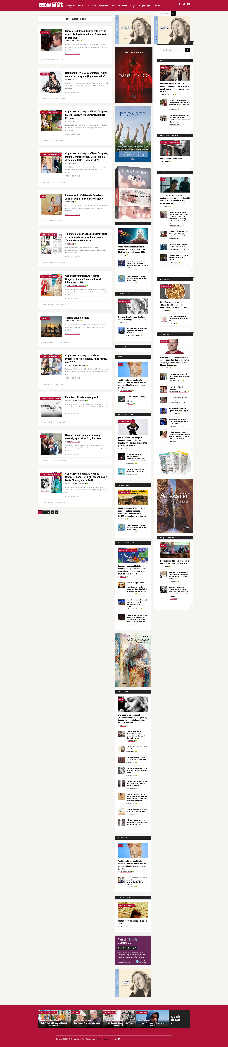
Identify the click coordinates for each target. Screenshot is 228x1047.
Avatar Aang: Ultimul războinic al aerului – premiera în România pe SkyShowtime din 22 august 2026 (131, 249)
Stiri (43, 436)
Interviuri (45, 32)
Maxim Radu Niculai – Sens (171, 159)
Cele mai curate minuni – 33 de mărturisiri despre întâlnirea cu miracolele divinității (137, 822)
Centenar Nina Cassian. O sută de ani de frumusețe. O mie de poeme (136, 770)
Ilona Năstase (165, 206)
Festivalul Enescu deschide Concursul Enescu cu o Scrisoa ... (120, 1024)
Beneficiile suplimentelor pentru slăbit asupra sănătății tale (178, 318)
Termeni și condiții (103, 1039)
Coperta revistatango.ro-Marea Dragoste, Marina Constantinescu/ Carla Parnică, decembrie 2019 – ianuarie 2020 (86, 157)
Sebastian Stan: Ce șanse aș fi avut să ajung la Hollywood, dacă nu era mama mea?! (178, 234)
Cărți (121, 699)
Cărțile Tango (144, 5)
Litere (80, 5)
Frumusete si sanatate (145, 1013)
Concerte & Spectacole (127, 550)
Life (43, 196)
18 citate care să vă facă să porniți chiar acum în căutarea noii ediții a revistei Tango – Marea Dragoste (86, 237)
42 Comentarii (62, 460)
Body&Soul (103, 5)
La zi (113, 5)
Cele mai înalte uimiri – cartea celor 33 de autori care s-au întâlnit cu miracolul (136, 783)
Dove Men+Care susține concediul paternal (152, 1024)
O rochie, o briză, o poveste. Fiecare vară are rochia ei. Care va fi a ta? (136, 399)
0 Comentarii (61, 60)
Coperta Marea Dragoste (50, 154)
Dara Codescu (71, 79)
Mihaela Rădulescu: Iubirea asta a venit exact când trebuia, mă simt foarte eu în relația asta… (86, 34)
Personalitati (44, 1013)
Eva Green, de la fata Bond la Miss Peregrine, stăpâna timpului (178, 257)
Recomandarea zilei (48, 235)
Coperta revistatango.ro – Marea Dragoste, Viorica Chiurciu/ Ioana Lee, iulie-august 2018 (85, 279)
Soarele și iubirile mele (77, 317)
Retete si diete (166, 286)
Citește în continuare (72, 53)
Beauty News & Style (126, 422)
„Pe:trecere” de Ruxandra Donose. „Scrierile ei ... (87, 1024)
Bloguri (133, 5)
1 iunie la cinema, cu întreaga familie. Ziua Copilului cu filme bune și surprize (136, 278)
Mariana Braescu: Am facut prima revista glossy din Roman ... (54, 1024)
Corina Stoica (165, 368)
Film (120, 231)
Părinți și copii (124, 492)
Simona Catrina (174, 413)
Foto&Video (122, 5)
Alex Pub (130, 403)
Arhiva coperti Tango (49, 112)
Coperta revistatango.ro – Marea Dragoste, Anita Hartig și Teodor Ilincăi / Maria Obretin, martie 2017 (86, 477)
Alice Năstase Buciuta (73, 41)
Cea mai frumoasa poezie (50, 398)
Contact (156, 5)
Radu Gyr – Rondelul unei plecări (82, 397)
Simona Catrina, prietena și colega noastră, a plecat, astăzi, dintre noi (179, 376)
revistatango (70, 121)
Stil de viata (91, 5)
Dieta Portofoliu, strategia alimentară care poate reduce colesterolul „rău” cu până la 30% (173, 305)
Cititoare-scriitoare (126, 905)
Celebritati (70, 5)
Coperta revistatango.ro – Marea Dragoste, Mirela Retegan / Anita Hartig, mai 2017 (86, 359)
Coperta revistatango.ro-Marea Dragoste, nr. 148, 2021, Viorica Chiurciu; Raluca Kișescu (86, 115)
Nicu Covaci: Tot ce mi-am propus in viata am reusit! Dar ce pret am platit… (178, 422)
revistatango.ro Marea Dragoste (76, 285)
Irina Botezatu (174, 262)
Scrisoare (45, 319)
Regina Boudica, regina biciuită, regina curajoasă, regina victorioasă (137, 331)
